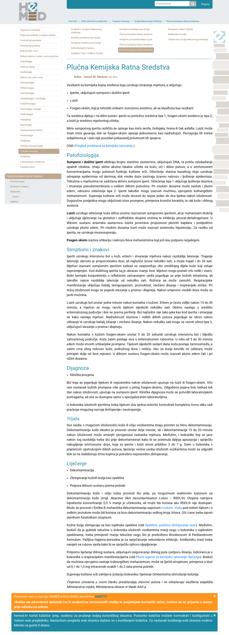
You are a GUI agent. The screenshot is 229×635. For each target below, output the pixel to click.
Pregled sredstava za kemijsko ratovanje (104, 146)
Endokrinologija (28, 103)
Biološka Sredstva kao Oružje (85, 37)
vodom (168, 508)
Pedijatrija (25, 140)
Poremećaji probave (30, 45)
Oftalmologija (27, 88)
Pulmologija (26, 61)
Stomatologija (27, 82)
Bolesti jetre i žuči (29, 51)
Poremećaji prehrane (30, 40)
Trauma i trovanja (121, 21)
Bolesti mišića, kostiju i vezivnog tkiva (39, 56)
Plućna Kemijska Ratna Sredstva (182, 21)
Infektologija (26, 114)
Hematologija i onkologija (33, 98)
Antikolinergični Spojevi (82, 48)
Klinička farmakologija (31, 146)
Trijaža (15, 196)
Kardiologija (26, 72)
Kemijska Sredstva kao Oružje (86, 42)
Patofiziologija (17, 181)
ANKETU (101, 596)
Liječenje (14, 201)
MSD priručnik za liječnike (94, 21)
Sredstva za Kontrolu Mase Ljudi (136, 39)
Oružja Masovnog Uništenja (148, 21)
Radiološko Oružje (177, 34)
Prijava (205, 4)
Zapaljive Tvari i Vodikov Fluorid (87, 53)
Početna (73, 21)
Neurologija (26, 124)
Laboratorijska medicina (32, 161)
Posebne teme (27, 167)
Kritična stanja (27, 66)
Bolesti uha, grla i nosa (31, 77)
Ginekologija (26, 135)
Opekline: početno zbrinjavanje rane (170, 525)
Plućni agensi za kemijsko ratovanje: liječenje (168, 557)
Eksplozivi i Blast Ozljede (180, 29)
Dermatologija (27, 93)
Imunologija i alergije (30, 109)
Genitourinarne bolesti (31, 130)
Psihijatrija (25, 119)
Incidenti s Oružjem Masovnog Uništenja (86, 31)
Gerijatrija (25, 156)
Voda (178, 508)
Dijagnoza (15, 191)
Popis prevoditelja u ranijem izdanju (38, 35)
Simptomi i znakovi (19, 186)
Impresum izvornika (30, 30)
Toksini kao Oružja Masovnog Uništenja (188, 39)
